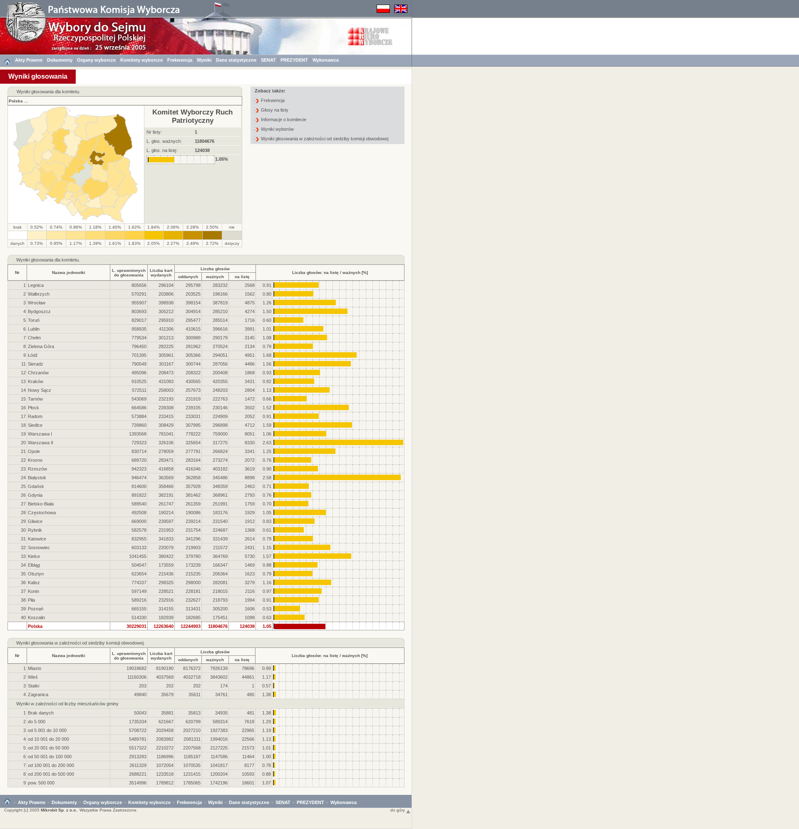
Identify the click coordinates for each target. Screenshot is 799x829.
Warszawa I (40, 433)
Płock (33, 407)
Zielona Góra (41, 346)
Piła (31, 599)
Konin (33, 591)
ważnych (215, 276)
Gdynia (35, 495)
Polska (16, 101)
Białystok (37, 477)
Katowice (37, 538)
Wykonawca (326, 59)
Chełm (34, 337)
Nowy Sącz (39, 390)
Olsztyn (36, 573)
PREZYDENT (294, 59)
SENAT (268, 59)
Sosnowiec (39, 547)
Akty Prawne (28, 59)
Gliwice (35, 521)
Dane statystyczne (236, 59)
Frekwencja (179, 59)
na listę (242, 276)
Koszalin (36, 617)
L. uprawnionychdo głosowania (129, 272)
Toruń (34, 320)
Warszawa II (40, 442)
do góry (398, 810)
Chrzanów (38, 372)
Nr (17, 272)
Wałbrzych (39, 293)
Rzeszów (37, 468)
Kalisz (34, 582)
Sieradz (35, 363)
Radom (35, 416)
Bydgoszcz (39, 311)
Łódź (33, 355)
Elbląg (34, 565)
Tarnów (35, 398)
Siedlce (35, 425)
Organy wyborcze (96, 59)
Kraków (35, 381)
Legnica (36, 285)
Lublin (34, 328)
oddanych (188, 276)
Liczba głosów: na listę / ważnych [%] (330, 272)
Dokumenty (59, 59)
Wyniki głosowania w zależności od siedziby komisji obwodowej (324, 138)
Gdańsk (36, 486)
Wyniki (204, 59)
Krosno (35, 460)
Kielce (34, 556)
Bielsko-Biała (41, 503)
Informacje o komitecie (283, 119)
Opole (34, 451)
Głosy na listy (274, 109)
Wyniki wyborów (277, 129)
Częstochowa (42, 512)
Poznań (35, 608)
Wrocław (36, 302)
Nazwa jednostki (68, 272)
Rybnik (35, 530)
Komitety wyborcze (141, 59)
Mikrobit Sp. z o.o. (59, 810)
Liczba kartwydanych (161, 272)
